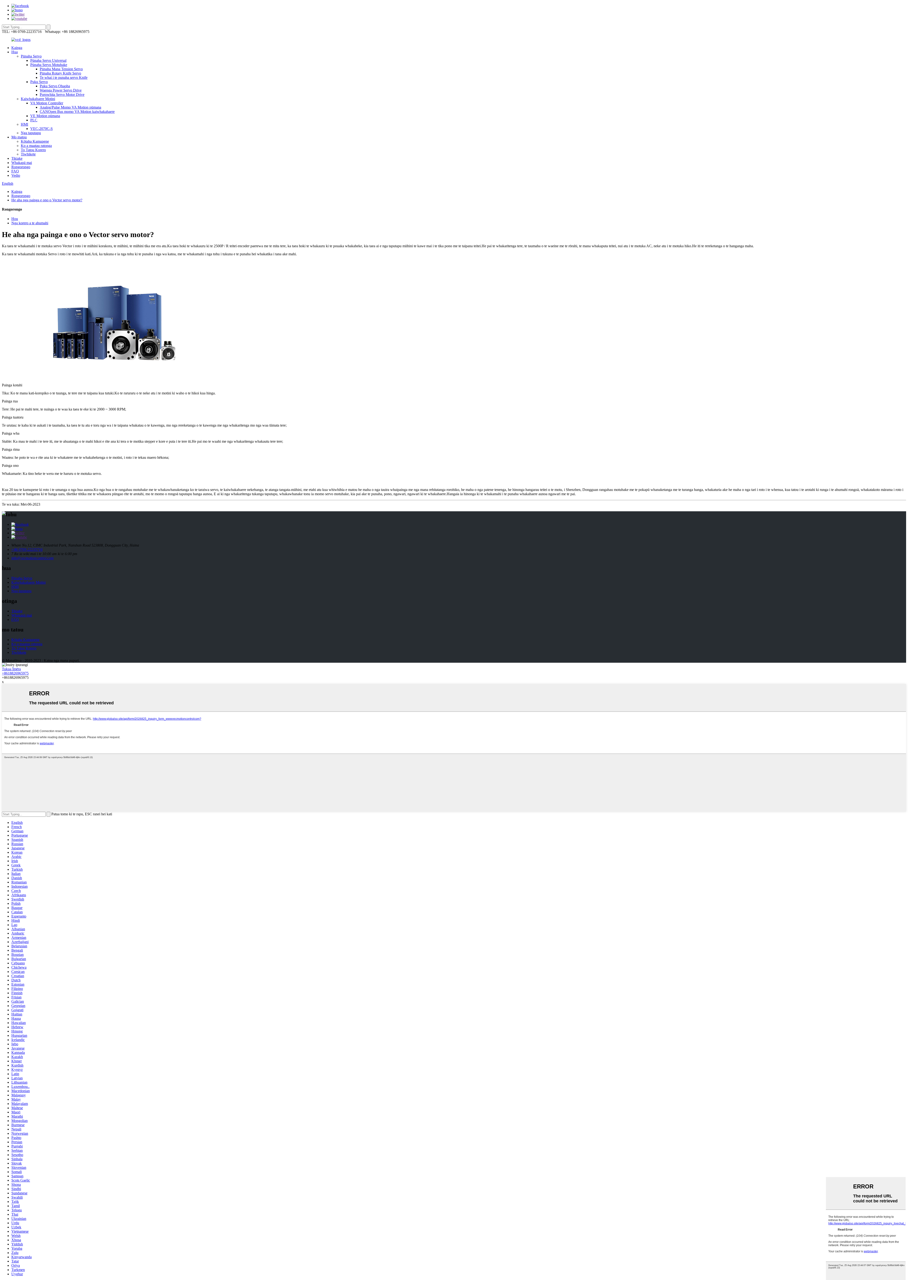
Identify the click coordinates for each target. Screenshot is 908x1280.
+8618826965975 (15, 673)
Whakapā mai (21, 163)
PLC (33, 120)
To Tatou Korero (33, 150)
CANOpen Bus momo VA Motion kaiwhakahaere (77, 112)
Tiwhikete (28, 154)
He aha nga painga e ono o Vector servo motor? (46, 200)
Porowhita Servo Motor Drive (62, 95)
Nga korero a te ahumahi (29, 223)
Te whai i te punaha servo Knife (63, 77)
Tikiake (16, 158)
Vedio (15, 175)
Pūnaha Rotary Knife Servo (60, 73)
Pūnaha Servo (31, 56)
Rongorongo (20, 167)
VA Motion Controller (46, 103)
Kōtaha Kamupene (35, 141)
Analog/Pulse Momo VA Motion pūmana (70, 107)
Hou (14, 219)
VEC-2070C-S (41, 129)
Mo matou (19, 137)
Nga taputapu (31, 133)
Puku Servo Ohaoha (55, 86)
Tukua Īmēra (11, 669)
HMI (24, 124)
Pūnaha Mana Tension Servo (61, 69)
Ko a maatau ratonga (36, 146)
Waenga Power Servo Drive (61, 90)
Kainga (16, 48)
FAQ (15, 171)
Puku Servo (39, 82)
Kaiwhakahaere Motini (38, 99)
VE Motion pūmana (45, 116)
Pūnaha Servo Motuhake (48, 65)
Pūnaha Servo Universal (48, 60)
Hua (14, 52)
